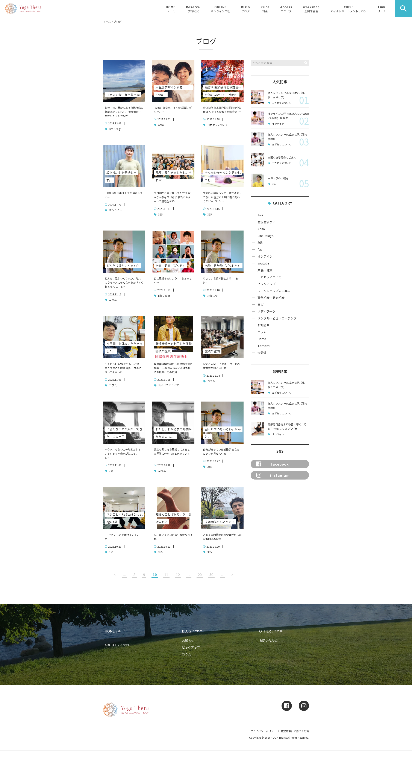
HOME (170, 9)
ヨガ (261, 304)
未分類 (262, 352)
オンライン (115, 210)
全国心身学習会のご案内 (282, 157)
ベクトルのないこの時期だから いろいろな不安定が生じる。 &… (123, 453)
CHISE (348, 9)
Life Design (114, 129)
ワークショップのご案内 (274, 291)
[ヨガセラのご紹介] (257, 180)
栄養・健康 (265, 270)
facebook (280, 464)
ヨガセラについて (217, 125)
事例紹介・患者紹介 (271, 297)
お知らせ (212, 295)
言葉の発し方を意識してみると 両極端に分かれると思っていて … (172, 453)
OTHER (270, 631)
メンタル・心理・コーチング (277, 318)
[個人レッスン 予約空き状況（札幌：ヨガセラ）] (257, 97)
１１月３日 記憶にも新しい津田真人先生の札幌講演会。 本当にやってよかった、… (123, 368)
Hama (262, 339)
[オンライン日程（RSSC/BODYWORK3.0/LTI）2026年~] (257, 118)
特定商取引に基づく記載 (295, 731)
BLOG (245, 9)
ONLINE (220, 9)
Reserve (193, 9)
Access (286, 9)
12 (178, 574)
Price (265, 9)
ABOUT (117, 644)
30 (211, 574)
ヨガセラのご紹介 (278, 178)
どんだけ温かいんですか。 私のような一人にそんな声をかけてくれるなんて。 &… (124, 282)
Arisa (161, 125)
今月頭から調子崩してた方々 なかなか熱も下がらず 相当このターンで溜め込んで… (172, 197)
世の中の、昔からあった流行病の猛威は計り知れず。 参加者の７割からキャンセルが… (124, 112)
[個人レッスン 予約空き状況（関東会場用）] (257, 139)
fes (260, 249)
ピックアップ (267, 284)
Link (381, 9)
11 (166, 574)
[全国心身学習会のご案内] (257, 160)
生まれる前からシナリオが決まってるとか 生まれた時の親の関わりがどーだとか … (222, 197)
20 (200, 574)
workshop (311, 9)
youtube (263, 263)
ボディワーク (266, 311)
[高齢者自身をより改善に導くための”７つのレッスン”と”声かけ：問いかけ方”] (257, 428)
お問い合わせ (268, 640)
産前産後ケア (267, 222)
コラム (112, 299)
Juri (260, 215)
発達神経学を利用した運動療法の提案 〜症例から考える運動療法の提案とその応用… (173, 368)
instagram (280, 475)
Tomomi (264, 346)
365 (160, 214)
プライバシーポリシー (263, 731)
